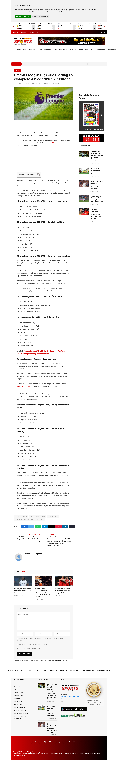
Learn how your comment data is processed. (54, 661)
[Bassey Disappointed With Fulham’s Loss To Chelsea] (23, 581)
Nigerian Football (29, 49)
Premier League (53, 516)
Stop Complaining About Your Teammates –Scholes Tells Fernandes (96, 185)
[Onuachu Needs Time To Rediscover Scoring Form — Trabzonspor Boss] (84, 198)
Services (23, 32)
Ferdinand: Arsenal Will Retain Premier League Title (62, 591)
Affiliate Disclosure (20, 710)
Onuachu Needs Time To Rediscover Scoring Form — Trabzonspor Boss (97, 199)
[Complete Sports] (23, 41)
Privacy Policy (18, 702)
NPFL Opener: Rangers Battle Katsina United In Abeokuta (96, 171)
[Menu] (14, 49)
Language (112, 49)
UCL (61, 64)
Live (92, 49)
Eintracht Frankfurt (23, 386)
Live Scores (16, 64)
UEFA (42, 519)
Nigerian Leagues (44, 49)
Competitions (82, 49)
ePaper (32, 32)
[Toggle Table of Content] (37, 175)
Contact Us (18, 687)
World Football (59, 49)
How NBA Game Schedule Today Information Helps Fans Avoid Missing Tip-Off (42, 593)
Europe (43, 516)
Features (17, 70)
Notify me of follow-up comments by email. (33, 644)
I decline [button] (26, 16)
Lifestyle (63, 671)
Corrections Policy (20, 707)
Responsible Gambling (21, 713)
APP (38, 32)
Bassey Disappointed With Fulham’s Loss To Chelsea (23, 591)
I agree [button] (18, 16)
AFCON (54, 64)
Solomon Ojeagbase (33, 554)
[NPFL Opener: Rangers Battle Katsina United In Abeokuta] (84, 170)
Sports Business (88, 671)
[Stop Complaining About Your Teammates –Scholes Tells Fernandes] (84, 183)
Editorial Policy (18, 704)
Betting (15, 32)
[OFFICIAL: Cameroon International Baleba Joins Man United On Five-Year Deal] (84, 211)
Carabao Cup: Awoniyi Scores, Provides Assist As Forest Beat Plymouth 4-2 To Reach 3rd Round (96, 156)
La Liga (74, 64)
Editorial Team (19, 696)
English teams (34, 516)
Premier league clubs (22, 519)
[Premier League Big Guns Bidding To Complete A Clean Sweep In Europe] (43, 119)
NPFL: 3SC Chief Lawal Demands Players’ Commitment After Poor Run (28, 539)
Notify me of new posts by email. (29, 648)
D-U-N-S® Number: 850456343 (20, 717)
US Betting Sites (103, 671)
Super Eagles (29, 64)
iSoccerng (74, 671)
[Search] (104, 32)
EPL (67, 64)
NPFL (46, 64)
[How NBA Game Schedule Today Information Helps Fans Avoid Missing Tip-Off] (43, 581)
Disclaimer (17, 699)
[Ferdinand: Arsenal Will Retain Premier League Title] (64, 581)
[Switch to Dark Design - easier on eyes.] (101, 32)
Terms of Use (18, 693)
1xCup (39, 64)
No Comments (48, 83)
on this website (55, 143)
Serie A (83, 64)
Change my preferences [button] (40, 16)
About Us (17, 684)
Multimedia (101, 49)
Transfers (72, 49)
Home (19, 49)
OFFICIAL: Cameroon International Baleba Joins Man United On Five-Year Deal (96, 213)
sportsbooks (35, 519)
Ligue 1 (102, 64)
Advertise (17, 690)
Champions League (21, 516)
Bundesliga (92, 64)
